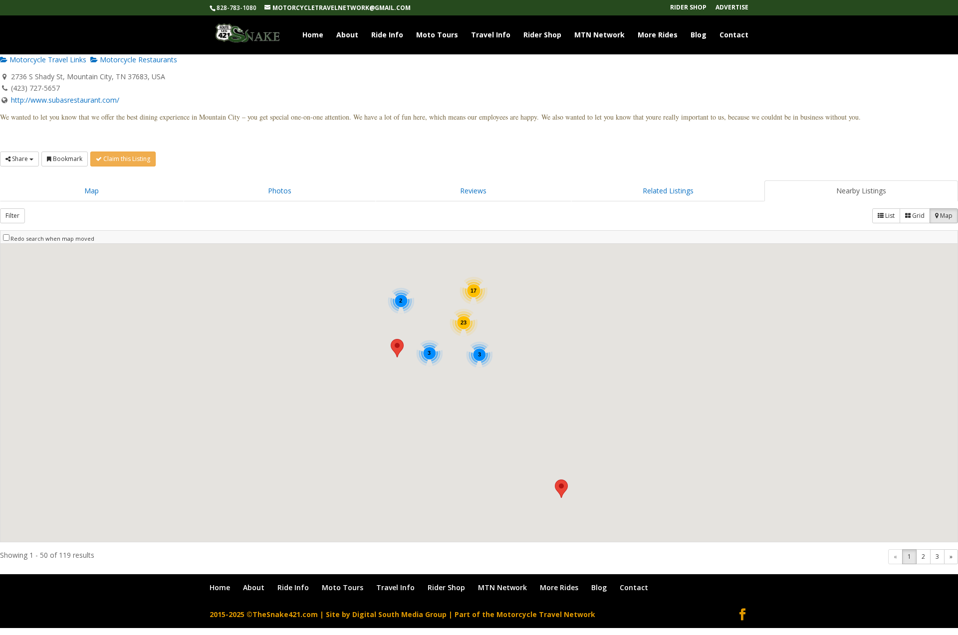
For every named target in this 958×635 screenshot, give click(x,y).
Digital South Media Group (399, 614)
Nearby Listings (861, 190)
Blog (699, 35)
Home (312, 35)
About (347, 35)
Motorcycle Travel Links (46, 59)
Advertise (732, 7)
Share (19, 159)
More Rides (658, 35)
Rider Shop (688, 7)
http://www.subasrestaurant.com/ (65, 100)
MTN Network (599, 35)
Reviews (473, 190)
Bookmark (66, 159)
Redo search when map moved (52, 238)
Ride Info (387, 35)
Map (91, 190)
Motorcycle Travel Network (545, 614)
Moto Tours (437, 35)
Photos (279, 190)
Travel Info (490, 35)
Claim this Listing (126, 159)
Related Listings (668, 190)
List (889, 215)
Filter (12, 215)
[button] (561, 488)
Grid (918, 215)
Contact (733, 35)
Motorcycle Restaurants (137, 59)
